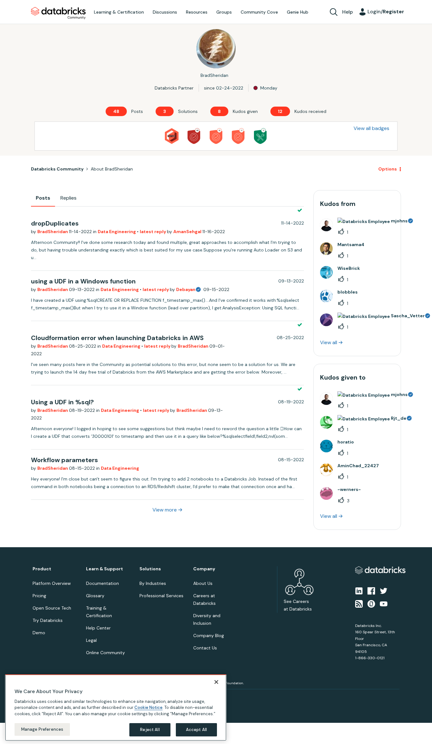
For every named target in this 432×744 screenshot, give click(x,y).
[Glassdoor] (371, 603)
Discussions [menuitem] (165, 12)
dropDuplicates (55, 223)
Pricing (39, 595)
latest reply (153, 231)
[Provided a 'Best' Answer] (260, 136)
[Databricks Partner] (172, 136)
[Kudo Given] (238, 136)
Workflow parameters (64, 460)
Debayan (185, 289)
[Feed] (359, 603)
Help (347, 12)
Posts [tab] (43, 198)
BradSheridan (53, 231)
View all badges (371, 128)
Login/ (385, 11)
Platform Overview (52, 583)
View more (164, 509)
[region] (115, 707)
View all (328, 342)
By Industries (152, 583)
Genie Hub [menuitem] (297, 12)
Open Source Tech (52, 608)
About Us (203, 583)
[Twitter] (383, 590)
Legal (91, 640)
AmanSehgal (187, 231)
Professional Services (161, 595)
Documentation (102, 583)
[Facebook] (371, 590)
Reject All (149, 729)
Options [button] (387, 169)
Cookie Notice (148, 707)
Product (42, 569)
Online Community (105, 652)
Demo (39, 633)
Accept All (196, 729)
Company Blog (208, 635)
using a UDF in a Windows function (83, 281)
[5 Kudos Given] (216, 136)
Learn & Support (104, 569)
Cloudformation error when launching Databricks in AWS (117, 338)
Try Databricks (48, 620)
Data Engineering (117, 231)
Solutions (150, 569)
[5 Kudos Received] (194, 136)
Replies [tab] (68, 198)
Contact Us (205, 648)
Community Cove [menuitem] (259, 12)
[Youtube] (383, 603)
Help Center (98, 628)
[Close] (216, 682)
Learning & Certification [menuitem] (119, 12)
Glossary (95, 595)
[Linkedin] (359, 590)
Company (204, 569)
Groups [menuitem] (224, 12)
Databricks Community (58, 13)
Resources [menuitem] (196, 12)
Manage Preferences (42, 729)
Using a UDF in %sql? (62, 402)
